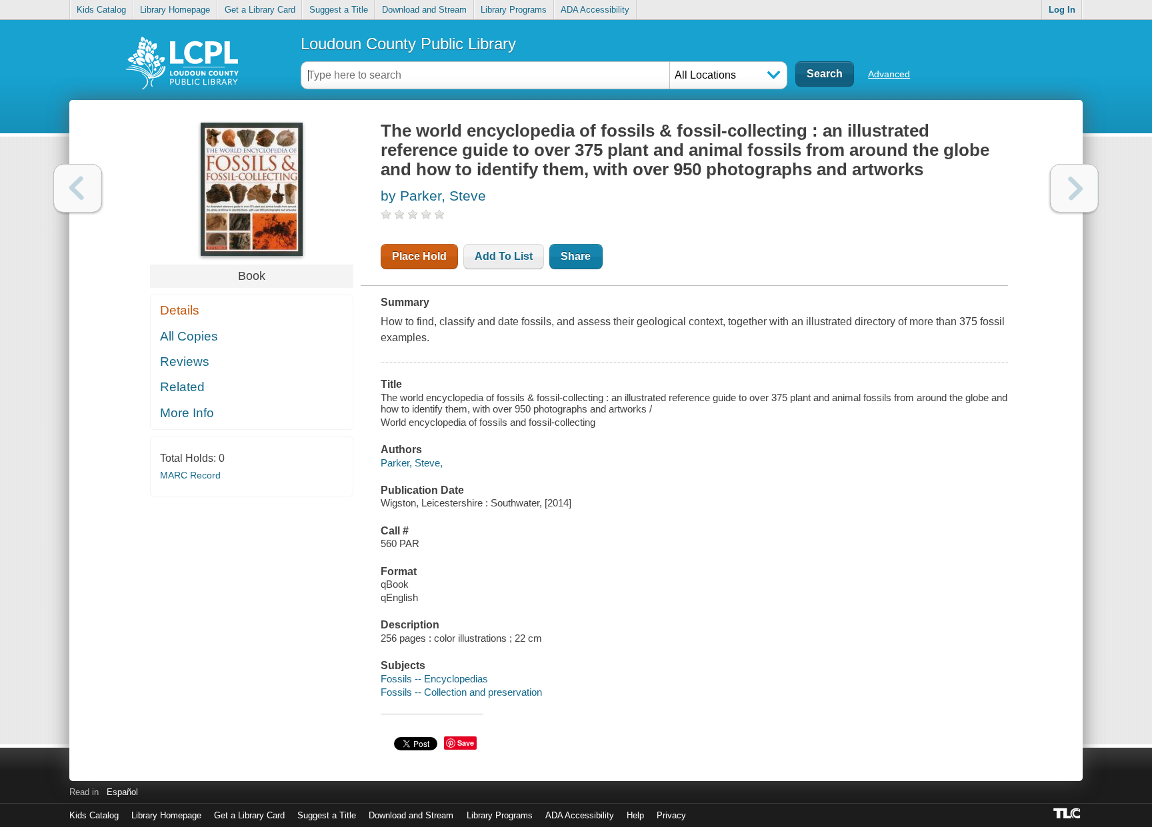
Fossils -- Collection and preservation (461, 692)
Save (465, 743)
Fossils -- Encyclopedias (434, 678)
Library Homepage (175, 10)
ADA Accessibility (595, 10)
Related (182, 387)
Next (1074, 188)
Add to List (504, 256)
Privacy (671, 815)
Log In (1062, 10)
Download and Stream (424, 10)
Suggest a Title (338, 10)
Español (122, 792)
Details (179, 310)
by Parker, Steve (433, 195)
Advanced (889, 74)
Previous (77, 188)
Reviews (184, 362)
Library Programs (514, 10)
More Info (187, 413)
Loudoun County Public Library (408, 44)
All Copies (189, 336)
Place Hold (419, 256)
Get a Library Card (260, 10)
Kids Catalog (101, 10)
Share (576, 256)
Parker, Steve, (412, 462)
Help (635, 815)
